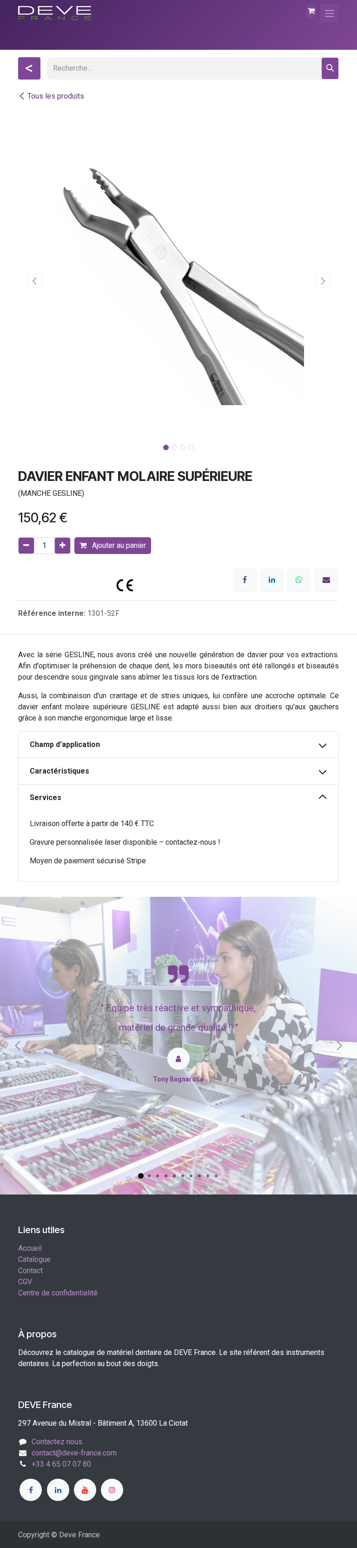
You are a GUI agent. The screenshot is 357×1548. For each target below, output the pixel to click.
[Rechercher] (330, 68)
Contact (30, 1270)
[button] (34, 280)
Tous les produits (55, 96)
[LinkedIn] (272, 579)
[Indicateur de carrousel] (141, 1176)
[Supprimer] (26, 545)
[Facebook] (245, 579)
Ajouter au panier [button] (118, 545)
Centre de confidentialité (58, 1292)
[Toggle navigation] (329, 13)
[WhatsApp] (299, 579)
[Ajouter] (62, 545)
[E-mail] (326, 579)
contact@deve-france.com (74, 1452)
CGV (25, 1281)
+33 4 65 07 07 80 (61, 1464)
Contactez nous (57, 1441)
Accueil (30, 1248)
